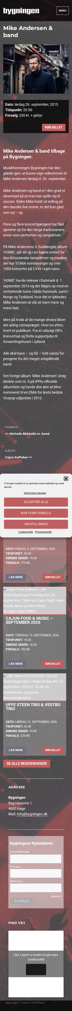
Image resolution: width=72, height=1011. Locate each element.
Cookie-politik (25, 532)
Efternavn (16, 881)
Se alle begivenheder (27, 764)
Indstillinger (35, 524)
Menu (62, 10)
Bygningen (11, 1002)
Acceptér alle (36, 502)
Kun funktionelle (36, 513)
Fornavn (15, 866)
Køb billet (53, 127)
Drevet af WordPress (33, 1002)
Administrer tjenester (35, 493)
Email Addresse (21, 852)
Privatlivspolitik (43, 532)
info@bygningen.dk (32, 814)
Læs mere (16, 577)
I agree (36, 970)
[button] (66, 479)
